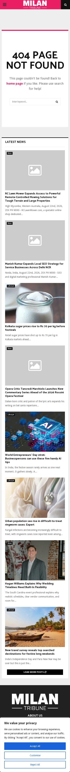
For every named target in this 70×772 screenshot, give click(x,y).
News (10, 153)
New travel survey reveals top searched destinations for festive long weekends (30, 652)
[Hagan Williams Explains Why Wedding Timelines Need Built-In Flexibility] (35, 560)
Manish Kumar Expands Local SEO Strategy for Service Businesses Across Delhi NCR (34, 266)
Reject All (35, 764)
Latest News (15, 142)
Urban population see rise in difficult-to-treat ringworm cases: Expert (33, 523)
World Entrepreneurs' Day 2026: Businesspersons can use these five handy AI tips (33, 459)
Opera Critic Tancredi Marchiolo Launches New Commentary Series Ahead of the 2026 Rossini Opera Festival (34, 392)
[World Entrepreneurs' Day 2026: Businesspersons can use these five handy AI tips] (35, 432)
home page (14, 83)
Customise (35, 755)
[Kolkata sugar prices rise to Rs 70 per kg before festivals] (35, 303)
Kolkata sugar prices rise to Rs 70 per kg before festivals (35, 328)
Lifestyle (11, 286)
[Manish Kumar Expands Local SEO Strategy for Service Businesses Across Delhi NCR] (35, 240)
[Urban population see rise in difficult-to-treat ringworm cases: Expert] (35, 498)
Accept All (35, 746)
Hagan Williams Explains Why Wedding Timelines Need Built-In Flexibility (29, 585)
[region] (35, 745)
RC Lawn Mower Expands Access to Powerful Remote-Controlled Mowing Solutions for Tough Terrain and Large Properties (32, 197)
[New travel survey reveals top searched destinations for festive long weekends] (35, 627)
